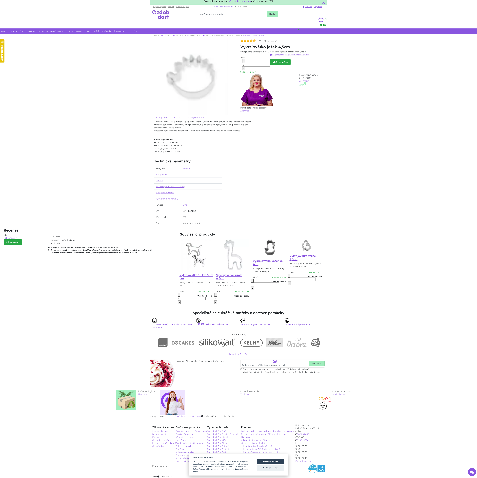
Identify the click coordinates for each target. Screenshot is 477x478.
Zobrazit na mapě (303, 461)
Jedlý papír (106, 31)
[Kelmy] (251, 342)
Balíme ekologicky (184, 446)
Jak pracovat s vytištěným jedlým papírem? (260, 449)
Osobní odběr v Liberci (217, 437)
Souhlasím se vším (270, 462)
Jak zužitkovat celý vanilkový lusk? (256, 446)
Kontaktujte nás (338, 394)
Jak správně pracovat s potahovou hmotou (260, 452)
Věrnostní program (182, 7)
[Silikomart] (217, 342)
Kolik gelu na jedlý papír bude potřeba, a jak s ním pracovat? (268, 431)
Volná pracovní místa (185, 452)
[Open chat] (472, 472)
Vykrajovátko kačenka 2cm (268, 262)
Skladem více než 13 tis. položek (190, 443)
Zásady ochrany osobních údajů (279, 372)
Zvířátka (159, 180)
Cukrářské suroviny (55, 31)
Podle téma (132, 31)
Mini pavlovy (247, 437)
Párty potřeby (119, 31)
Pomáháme (181, 449)
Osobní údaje (158, 446)
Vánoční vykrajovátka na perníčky (228, 35)
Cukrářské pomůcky (35, 31)
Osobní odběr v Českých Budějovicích (224, 434)
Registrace (318, 7)
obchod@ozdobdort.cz (190, 416)
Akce (3, 31)
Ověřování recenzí (184, 455)
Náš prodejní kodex (184, 461)
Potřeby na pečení (15, 31)
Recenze (178, 117)
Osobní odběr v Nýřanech (218, 440)
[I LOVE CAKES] (183, 342)
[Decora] (297, 342)
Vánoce (208, 35)
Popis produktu (163, 117)
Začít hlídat (304, 81)
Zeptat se (244, 110)
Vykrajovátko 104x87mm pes (196, 276)
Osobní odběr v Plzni (216, 452)
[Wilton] (274, 342)
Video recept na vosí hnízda (253, 443)
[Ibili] (163, 342)
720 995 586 (302, 440)
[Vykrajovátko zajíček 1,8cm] (306, 245)
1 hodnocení (271, 41)
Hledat (272, 14)
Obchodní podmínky (161, 440)
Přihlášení (308, 7)
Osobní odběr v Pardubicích (219, 449)
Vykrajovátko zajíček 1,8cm (303, 257)
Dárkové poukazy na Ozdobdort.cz (191, 431)
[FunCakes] (315, 342)
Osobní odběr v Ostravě (218, 446)
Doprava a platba (159, 7)
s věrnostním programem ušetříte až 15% (290, 54)
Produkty (166, 35)
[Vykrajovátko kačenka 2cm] (269, 247)
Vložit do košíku (280, 62)
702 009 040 (303, 434)
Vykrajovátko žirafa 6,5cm (229, 276)
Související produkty (195, 117)
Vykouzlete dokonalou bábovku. (255, 440)
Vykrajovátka (161, 174)
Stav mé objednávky (161, 431)
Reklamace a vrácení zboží (164, 443)
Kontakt (171, 7)
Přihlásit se (317, 363)
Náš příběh (181, 440)
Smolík (186, 205)
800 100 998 (174, 416)
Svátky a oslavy (194, 35)
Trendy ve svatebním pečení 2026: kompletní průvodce (265, 434)
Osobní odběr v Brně (216, 431)
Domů (156, 35)
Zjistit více (142, 394)
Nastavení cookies (270, 468)
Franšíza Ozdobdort (185, 434)
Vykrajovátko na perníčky (167, 198)
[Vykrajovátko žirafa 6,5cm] (233, 254)
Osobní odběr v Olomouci (219, 443)
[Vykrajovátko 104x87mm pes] (196, 254)
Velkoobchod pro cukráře (187, 458)
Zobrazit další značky (238, 354)
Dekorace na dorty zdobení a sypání (83, 31)
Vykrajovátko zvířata (165, 192)
